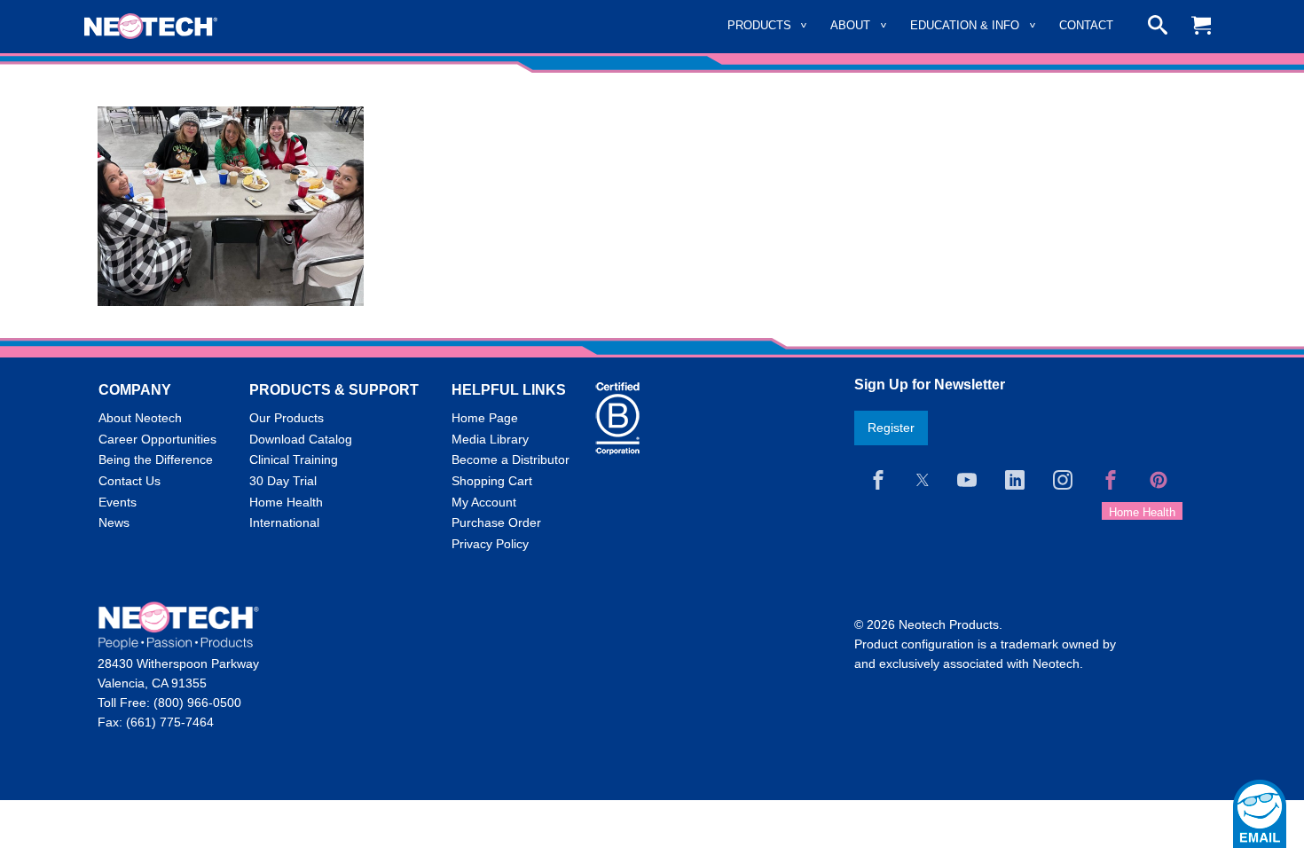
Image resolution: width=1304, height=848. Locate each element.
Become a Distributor (511, 459)
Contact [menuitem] (1086, 25)
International (284, 522)
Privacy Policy (490, 544)
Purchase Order (496, 522)
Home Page (485, 418)
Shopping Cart (492, 481)
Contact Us (129, 481)
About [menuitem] (850, 25)
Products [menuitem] (759, 25)
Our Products (286, 418)
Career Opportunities (157, 439)
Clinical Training (293, 459)
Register (891, 427)
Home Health (286, 502)
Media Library (490, 439)
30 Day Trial (283, 481)
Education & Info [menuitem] (964, 25)
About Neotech (140, 418)
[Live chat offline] (1259, 814)
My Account (484, 502)
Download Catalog (300, 439)
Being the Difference (155, 459)
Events (117, 502)
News (114, 522)
